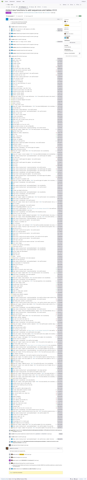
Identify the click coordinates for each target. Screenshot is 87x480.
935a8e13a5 (60, 361)
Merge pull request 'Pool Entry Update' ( (22, 333)
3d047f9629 (60, 416)
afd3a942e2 (60, 157)
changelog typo (16, 406)
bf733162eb (60, 218)
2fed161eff (60, 172)
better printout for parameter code (21, 178)
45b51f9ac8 (60, 228)
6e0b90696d (60, 154)
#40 (40, 201)
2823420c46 (60, 266)
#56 (36, 348)
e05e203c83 (60, 177)
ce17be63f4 (60, 358)
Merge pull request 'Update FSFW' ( (21, 129)
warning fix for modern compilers (20, 414)
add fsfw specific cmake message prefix (22, 388)
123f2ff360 (60, 149)
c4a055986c (60, 127)
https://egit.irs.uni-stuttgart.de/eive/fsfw (38, 208)
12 (68, 4)
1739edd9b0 (60, 414)
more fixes (15, 84)
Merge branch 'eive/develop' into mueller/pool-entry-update (26, 322)
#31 (36, 96)
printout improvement (17, 325)
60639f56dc (60, 238)
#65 (37, 376)
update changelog (16, 30)
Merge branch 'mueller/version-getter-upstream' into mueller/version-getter (30, 236)
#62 (35, 365)
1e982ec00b (60, 132)
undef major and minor (18, 239)
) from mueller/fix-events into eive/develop (47, 96)
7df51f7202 (60, 323)
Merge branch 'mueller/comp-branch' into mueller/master (25, 73)
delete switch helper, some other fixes (22, 88)
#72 (34, 427)
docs (14, 183)
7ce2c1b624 (60, 147)
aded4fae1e (60, 325)
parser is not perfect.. (18, 86)
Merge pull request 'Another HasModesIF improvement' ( (25, 215)
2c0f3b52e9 (60, 376)
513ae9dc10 (60, 391)
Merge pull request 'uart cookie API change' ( (23, 365)
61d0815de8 (60, 304)
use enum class (16, 157)
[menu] (61, 19)
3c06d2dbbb (60, 104)
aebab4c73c (60, 187)
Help (23, 1)
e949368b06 (60, 365)
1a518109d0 (60, 73)
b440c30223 (60, 137)
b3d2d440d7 (60, 309)
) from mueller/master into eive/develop (39, 129)
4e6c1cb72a (60, 183)
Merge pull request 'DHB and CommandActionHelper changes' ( (26, 310)
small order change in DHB (19, 282)
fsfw (8, 4)
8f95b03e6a (60, 78)
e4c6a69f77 (60, 320)
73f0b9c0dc (60, 216)
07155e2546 (60, 384)
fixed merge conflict (17, 246)
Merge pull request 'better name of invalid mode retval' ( (26, 201)
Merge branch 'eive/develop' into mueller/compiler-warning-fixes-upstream (30, 355)
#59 (34, 356)
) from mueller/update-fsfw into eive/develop (40, 424)
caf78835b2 (60, 256)
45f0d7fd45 (60, 188)
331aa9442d (60, 160)
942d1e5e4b (60, 350)
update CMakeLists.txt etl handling (21, 422)
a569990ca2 (60, 394)
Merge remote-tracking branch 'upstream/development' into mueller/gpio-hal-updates (32, 155)
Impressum (18, 1)
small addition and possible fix (20, 399)
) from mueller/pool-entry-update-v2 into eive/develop (47, 358)
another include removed (18, 93)
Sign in (11, 472)
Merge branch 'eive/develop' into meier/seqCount (24, 274)
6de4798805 (60, 201)
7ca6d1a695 (60, 213)
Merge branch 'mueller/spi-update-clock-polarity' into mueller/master (29, 142)
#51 (29, 315)
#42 (43, 216)
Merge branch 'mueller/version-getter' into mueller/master (26, 229)
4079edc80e (60, 396)
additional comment (17, 144)
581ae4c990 (60, 94)
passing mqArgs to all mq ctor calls (21, 124)
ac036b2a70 (60, 175)
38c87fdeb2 (60, 249)
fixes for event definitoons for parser (22, 83)
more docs (15, 266)
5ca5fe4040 (60, 248)
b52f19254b (60, 276)
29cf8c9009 (60, 305)
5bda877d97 (60, 338)
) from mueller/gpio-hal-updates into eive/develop (44, 180)
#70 (29, 424)
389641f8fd (60, 139)
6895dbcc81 (60, 271)
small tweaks (16, 289)
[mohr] (68, 38)
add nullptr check (17, 368)
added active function (18, 264)
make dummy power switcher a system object (22, 300)
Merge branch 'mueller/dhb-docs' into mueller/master (25, 109)
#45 (29, 272)
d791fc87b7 (60, 262)
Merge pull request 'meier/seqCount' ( (21, 277)
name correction (16, 419)
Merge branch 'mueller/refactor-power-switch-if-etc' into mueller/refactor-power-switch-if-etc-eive (36, 302)
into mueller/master (53, 208)
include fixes (16, 61)
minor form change (17, 398)
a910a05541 (60, 86)
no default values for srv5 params (20, 145)
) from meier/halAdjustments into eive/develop (45, 106)
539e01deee (60, 398)
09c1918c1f (60, 150)
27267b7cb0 (60, 168)
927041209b (60, 259)
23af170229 (60, 289)
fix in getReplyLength (18, 305)
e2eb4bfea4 (60, 426)
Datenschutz (12, 1)
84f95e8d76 (60, 203)
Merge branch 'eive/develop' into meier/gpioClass (24, 279)
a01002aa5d (60, 277)
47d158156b (60, 223)
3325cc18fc (60, 332)
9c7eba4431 (60, 393)
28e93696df (60, 351)
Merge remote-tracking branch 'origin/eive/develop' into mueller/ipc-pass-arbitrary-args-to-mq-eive (36, 350)
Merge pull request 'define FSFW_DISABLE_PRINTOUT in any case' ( (28, 216)
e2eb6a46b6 (60, 182)
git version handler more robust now (21, 393)
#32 (34, 106)
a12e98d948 (60, 117)
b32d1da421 (60, 287)
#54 (29, 337)
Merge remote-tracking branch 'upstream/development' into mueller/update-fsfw (31, 412)
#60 (34, 358)
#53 (32, 333)
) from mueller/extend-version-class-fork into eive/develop (54, 411)
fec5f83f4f (60, 243)
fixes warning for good (18, 78)
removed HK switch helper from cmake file (22, 89)
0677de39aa (60, 327)
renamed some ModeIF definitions (20, 190)
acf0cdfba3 (60, 279)
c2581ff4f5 (60, 299)
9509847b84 (60, 229)
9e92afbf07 (60, 112)
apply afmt (15, 386)
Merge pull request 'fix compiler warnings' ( (23, 356)
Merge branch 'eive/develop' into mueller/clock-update (25, 340)
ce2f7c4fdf (60, 310)
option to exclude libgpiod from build (21, 99)
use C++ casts (16, 65)
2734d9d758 (60, 356)
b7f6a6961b (60, 88)
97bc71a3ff (60, 234)
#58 (39, 351)
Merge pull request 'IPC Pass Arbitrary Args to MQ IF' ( (26, 351)
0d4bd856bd (60, 89)
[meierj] (66, 38)
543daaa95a (60, 251)
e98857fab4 (60, 30)
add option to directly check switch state (22, 269)
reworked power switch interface (20, 284)
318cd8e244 (60, 315)
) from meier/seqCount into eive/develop (41, 277)
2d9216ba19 (60, 173)
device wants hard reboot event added (21, 68)
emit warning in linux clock (19, 328)
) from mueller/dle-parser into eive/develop (43, 363)
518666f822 (60, 317)
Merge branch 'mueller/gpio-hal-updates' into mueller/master (27, 162)
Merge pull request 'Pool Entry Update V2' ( (23, 358)
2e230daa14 (60, 144)
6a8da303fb (60, 417)
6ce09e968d (60, 348)
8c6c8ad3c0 (60, 383)
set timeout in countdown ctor (20, 221)
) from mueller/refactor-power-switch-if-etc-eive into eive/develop (50, 304)
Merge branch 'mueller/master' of (20, 208)
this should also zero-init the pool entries (23, 320)
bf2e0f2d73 (60, 41)
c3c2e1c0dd (60, 185)
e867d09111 (60, 427)
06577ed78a (60, 233)
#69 (40, 411)
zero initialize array (18, 79)
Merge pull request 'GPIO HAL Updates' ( (22, 180)
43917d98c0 (60, 330)
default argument (16, 366)
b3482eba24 (60, 114)
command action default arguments (20, 294)
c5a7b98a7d (60, 419)
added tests (15, 234)
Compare (60, 433)
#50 (41, 310)
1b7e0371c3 (60, 246)
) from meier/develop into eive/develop (51, 310)
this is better (16, 203)
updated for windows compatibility (20, 132)
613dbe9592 (60, 366)
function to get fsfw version (19, 213)
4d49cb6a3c (60, 363)
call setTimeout (16, 223)
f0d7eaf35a (60, 371)
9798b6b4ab (60, 373)
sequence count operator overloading (21, 244)
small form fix (16, 254)
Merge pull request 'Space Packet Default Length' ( (25, 376)
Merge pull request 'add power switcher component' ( (25, 323)
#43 (37, 226)
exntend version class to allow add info (22, 383)
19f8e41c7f (60, 129)
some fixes (15, 165)
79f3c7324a (60, 290)
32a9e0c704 (60, 93)
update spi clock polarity (19, 140)
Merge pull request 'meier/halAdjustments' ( (23, 106)
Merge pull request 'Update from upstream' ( (23, 427)
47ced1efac (60, 343)
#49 (34, 304)
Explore (6, 1)
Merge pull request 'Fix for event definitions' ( (24, 96)
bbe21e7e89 (60, 267)
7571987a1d (60, 193)
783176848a (60, 61)
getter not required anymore (19, 231)
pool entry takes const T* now (20, 343)
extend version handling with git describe (22, 384)
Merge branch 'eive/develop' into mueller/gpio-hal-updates (26, 172)
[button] (64, 5)
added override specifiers (19, 259)
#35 (31, 154)
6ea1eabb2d (60, 282)
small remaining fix (17, 404)
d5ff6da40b (60, 226)
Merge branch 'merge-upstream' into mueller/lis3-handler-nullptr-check (29, 371)
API (85, 478)
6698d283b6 (60, 68)
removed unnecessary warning (19, 149)
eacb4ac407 (60, 152)
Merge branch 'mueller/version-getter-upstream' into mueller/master (28, 241)
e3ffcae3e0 (60, 328)
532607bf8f (60, 295)
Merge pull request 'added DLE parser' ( (22, 363)
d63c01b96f (60, 221)
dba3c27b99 (60, 206)
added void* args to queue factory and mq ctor (23, 119)
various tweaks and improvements (20, 251)
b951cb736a (60, 388)
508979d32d (60, 122)
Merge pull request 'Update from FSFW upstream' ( (24, 348)
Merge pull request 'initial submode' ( (22, 154)
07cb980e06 (60, 60)
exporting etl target (17, 417)
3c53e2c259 (60, 190)
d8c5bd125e (60, 58)
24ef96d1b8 (60, 409)
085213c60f (60, 368)
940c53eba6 (60, 91)
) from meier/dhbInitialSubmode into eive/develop (43, 154)
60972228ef (60, 284)
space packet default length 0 (20, 378)
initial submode (16, 152)
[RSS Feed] (60, 5)
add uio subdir (16, 66)
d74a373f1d (60, 126)
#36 (32, 180)
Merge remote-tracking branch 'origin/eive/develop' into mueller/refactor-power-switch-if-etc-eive (36, 297)
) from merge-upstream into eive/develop (53, 373)
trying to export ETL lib (18, 416)
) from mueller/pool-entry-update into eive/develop (45, 333)
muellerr (11, 19)
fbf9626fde (60, 307)
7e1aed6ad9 (60, 386)
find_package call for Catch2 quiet (21, 421)
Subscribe (73, 42)
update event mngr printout (19, 117)
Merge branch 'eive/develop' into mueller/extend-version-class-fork (28, 409)
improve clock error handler (19, 338)
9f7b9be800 (60, 378)
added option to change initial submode (22, 41)
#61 (32, 363)
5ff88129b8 (60, 360)
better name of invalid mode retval (21, 198)
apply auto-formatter (17, 292)
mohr (13, 12)
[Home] (2, 1)
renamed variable (16, 63)
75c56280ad (60, 180)
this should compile (17, 287)
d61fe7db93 (60, 424)
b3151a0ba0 (60, 81)
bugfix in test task (17, 112)
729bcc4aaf (60, 155)
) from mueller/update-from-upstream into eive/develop (49, 348)
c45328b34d (60, 355)
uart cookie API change (18, 361)
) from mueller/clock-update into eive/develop (41, 337)
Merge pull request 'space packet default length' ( (25, 381)
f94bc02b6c (60, 340)
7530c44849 (60, 322)
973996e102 (60, 84)
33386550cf (60, 66)
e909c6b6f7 (60, 142)
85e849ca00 (60, 404)
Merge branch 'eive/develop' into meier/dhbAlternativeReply (26, 307)
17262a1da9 (60, 241)
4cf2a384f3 (60, 170)
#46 (31, 277)
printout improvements (18, 116)
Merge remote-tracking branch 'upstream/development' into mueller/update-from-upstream (33, 426)
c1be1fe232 (60, 422)
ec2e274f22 (60, 421)
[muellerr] (65, 38)
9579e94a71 (60, 99)
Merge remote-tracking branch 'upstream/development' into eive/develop (29, 185)
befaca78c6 (60, 381)
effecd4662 (60, 389)
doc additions (16, 267)
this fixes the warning (18, 71)
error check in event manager (19, 114)
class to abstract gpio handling (20, 276)
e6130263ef (60, 272)
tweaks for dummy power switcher (20, 290)
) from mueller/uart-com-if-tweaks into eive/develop (48, 365)
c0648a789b (60, 101)
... (54, 272)
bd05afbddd (60, 116)
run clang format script (18, 104)
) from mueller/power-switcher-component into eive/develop (51, 323)
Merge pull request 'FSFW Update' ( (21, 337)
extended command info (18, 295)
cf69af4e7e (60, 124)
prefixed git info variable (19, 391)
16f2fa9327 (60, 261)
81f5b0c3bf (60, 109)
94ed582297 (60, 345)
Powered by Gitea (4, 478)
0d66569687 (60, 121)
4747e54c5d (60, 145)
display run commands (17, 139)
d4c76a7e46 (60, 208)
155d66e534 (60, 210)
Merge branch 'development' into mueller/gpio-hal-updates (26, 147)
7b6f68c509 (60, 297)
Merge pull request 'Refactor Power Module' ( (23, 304)
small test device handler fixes (20, 195)
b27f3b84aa (60, 231)
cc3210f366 (60, 211)
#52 (37, 323)
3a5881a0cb (60, 134)
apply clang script (17, 60)
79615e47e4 (60, 274)
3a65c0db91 (60, 65)
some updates (16, 160)
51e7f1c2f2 (60, 337)
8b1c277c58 (60, 198)
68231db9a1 (60, 406)
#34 (29, 150)
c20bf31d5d (60, 106)
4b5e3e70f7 (60, 269)
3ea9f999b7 (60, 292)
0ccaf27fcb (60, 178)
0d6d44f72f (60, 111)
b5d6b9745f (60, 239)
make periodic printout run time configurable (23, 126)
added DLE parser (16, 360)
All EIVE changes (16, 58)
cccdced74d (60, 401)
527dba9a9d (60, 76)
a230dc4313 (60, 294)
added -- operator (17, 256)
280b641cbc (60, 411)
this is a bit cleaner (18, 121)
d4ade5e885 (60, 244)
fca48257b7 (60, 79)
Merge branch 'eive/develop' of (20, 345)
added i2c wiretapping (18, 81)
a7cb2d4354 (60, 195)
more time (15, 134)
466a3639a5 (60, 412)
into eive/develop (52, 345)
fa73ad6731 (60, 162)
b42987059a (60, 300)
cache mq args (16, 122)
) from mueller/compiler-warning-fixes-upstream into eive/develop (50, 356)
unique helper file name (18, 401)
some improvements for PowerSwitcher (21, 262)
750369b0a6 (60, 399)
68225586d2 (60, 165)
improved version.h (17, 228)
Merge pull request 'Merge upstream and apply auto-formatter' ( (27, 373)
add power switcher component (19, 317)
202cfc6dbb (60, 205)
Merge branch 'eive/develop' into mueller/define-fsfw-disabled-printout (29, 211)
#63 (43, 373)
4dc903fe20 (60, 333)
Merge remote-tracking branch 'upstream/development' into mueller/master (29, 111)
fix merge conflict (17, 177)
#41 (38, 215)
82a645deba (60, 200)
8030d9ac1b (60, 71)
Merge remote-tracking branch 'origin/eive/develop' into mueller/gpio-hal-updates (32, 175)
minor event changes (17, 243)
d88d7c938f (60, 140)
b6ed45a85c (60, 254)
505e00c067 (60, 167)
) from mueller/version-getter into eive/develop (49, 226)
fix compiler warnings (18, 353)
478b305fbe (60, 353)
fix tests (15, 394)
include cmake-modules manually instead (22, 389)
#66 (37, 381)
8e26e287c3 (60, 312)
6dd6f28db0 (60, 264)
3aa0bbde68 (60, 236)
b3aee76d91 (60, 83)
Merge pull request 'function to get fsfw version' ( (25, 226)
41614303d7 (60, 63)
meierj (12, 56)
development (47, 12)
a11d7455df (60, 335)
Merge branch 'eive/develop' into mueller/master (24, 182)
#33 (29, 129)
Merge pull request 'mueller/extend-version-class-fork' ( (26, 411)
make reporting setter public (19, 327)
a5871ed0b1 (60, 119)
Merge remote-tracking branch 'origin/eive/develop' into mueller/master (29, 127)
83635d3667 (60, 96)
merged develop (16, 101)
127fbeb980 (60, 302)
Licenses (81, 478)
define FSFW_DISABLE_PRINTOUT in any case (22, 206)
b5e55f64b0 (60, 215)
